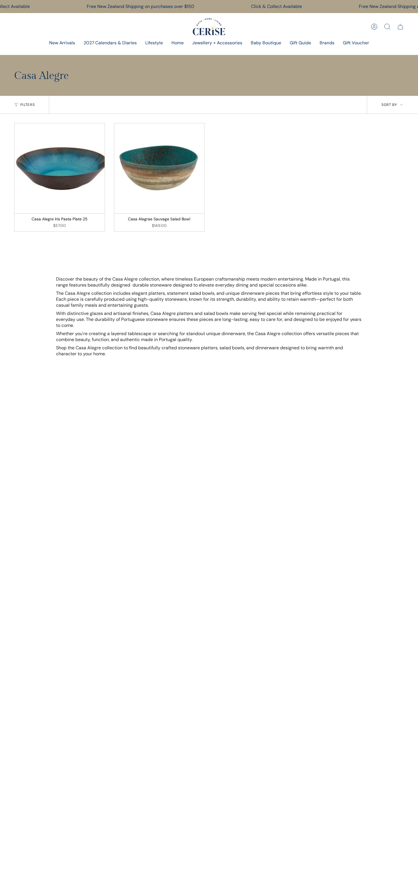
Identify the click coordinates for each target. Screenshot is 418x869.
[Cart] (400, 27)
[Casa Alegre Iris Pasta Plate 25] (60, 168)
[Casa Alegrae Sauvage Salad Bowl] (159, 168)
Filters (27, 104)
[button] (154, 43)
